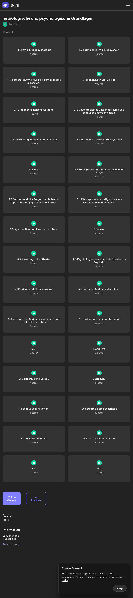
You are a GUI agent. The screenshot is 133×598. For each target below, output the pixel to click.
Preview (36, 500)
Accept (119, 588)
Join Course (11, 498)
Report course (12, 544)
